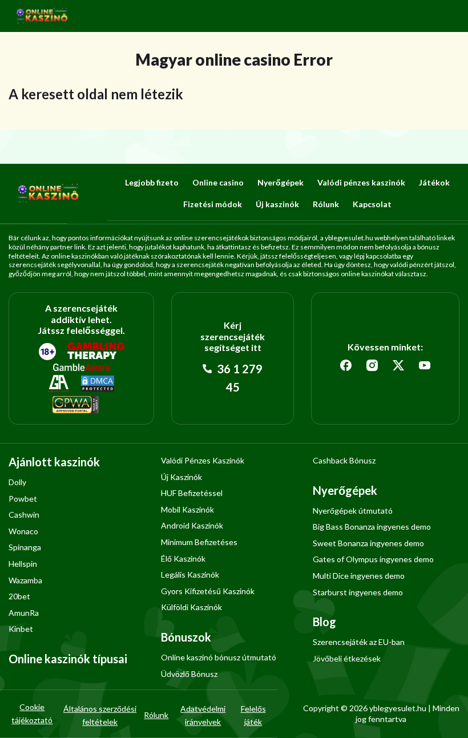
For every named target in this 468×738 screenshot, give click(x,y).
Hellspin (23, 563)
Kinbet (21, 629)
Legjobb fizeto (152, 182)
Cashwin (24, 514)
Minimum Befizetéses (199, 542)
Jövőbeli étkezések (347, 658)
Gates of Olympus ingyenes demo (373, 559)
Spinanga (25, 547)
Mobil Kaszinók (187, 509)
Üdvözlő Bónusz (189, 674)
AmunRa (24, 613)
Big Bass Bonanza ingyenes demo (372, 526)
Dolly (17, 482)
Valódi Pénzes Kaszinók (202, 460)
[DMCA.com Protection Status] (97, 384)
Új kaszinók (277, 204)
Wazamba (25, 580)
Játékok (434, 182)
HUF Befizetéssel (192, 493)
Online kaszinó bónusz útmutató (218, 657)
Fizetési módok (212, 204)
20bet (19, 596)
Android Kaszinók (192, 525)
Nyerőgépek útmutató (353, 510)
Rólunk (326, 204)
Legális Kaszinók (190, 574)
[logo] (42, 16)
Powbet (23, 498)
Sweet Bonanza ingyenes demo (368, 543)
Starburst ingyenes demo (358, 592)
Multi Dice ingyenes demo (359, 575)
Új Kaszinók (181, 477)
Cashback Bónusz (344, 460)
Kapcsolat (372, 204)
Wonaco (23, 531)
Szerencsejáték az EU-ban (359, 642)
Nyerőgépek (280, 182)
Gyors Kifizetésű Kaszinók (208, 591)
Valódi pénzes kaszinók (361, 182)
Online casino (218, 182)
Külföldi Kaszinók (191, 607)
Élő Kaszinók (183, 558)
